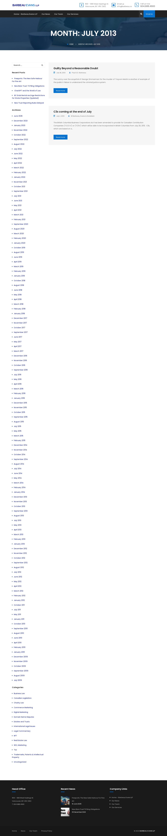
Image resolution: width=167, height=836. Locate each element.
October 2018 (19, 280)
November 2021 (20, 182)
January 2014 (19, 492)
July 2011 (17, 609)
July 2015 (17, 426)
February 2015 (19, 440)
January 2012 (19, 600)
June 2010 (18, 638)
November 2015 (20, 407)
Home (71, 44)
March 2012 (18, 591)
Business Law (19, 693)
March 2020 (19, 233)
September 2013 (21, 511)
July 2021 (17, 196)
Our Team (58, 14)
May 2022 (18, 158)
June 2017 (18, 337)
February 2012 (19, 595)
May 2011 (17, 614)
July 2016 (17, 374)
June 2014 (18, 473)
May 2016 (18, 379)
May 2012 (17, 581)
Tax (15, 750)
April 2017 (18, 346)
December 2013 (20, 497)
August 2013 (19, 515)
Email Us (149, 14)
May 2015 (17, 431)
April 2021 (17, 210)
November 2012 (20, 553)
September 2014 (21, 459)
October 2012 (19, 558)
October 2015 (19, 412)
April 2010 (18, 642)
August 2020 (19, 229)
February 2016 (19, 393)
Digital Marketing (21, 712)
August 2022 (19, 144)
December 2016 (20, 356)
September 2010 (21, 628)
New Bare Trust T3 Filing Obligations (29, 86)
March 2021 (18, 214)
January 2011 (19, 619)
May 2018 (18, 294)
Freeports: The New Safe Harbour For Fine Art (88, 799)
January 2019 (19, 276)
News (23, 831)
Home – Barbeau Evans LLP (25, 14)
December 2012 (20, 548)
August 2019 (19, 252)
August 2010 (19, 633)
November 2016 (20, 360)
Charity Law (19, 703)
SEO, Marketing (20, 745)
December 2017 (20, 318)
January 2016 (19, 398)
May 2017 (18, 341)
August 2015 (19, 421)
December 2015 (20, 403)
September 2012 (21, 562)
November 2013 (20, 501)
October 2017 (19, 327)
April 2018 (18, 299)
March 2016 (18, 389)
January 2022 (19, 177)
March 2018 (18, 304)
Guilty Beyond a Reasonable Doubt (76, 68)
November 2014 (20, 450)
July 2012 (17, 572)
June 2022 (18, 153)
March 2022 (19, 167)
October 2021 (19, 186)
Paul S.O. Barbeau (79, 73)
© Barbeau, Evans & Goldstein (83, 116)
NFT (15, 735)
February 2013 (19, 539)
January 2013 (19, 544)
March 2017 (18, 351)
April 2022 (18, 163)
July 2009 (18, 680)
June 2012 (18, 577)
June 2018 (18, 290)
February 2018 (19, 309)
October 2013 (19, 506)
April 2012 (17, 586)
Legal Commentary (22, 731)
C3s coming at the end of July (73, 111)
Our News (46, 14)
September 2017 (21, 332)
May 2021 (17, 205)
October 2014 (19, 454)
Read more (60, 91)
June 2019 (18, 257)
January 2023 (19, 125)
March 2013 (18, 534)
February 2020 (20, 238)
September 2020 (21, 224)
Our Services (72, 14)
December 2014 (20, 445)
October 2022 (20, 135)
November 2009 (21, 661)
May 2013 (17, 525)
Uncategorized (20, 762)
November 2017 (20, 323)
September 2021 (21, 191)
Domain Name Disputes (24, 717)
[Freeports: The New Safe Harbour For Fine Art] (65, 800)
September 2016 (21, 370)
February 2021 (19, 219)
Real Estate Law (20, 740)
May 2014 (18, 478)
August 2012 (19, 567)
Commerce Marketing (23, 707)
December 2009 (21, 656)
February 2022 (20, 172)
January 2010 (19, 652)
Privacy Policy (46, 831)
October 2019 (19, 247)
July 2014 (17, 468)
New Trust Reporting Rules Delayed (29, 103)
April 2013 (17, 529)
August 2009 (19, 675)
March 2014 (18, 483)
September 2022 (21, 139)
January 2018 (19, 313)
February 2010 (19, 647)
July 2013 (17, 520)
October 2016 (19, 365)
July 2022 (18, 149)
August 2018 (19, 285)
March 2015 (18, 436)
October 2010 (19, 624)
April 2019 (18, 261)
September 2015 (21, 417)
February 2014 (20, 487)
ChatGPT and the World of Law (27, 90)
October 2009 (20, 666)
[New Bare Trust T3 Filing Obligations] (65, 812)
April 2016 (18, 384)
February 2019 (19, 271)
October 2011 (19, 605)
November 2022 (20, 130)
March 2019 (18, 266)
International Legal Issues (24, 726)
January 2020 (19, 243)
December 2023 (21, 121)
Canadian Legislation (23, 698)
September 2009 (21, 671)
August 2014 (19, 464)
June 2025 (18, 116)
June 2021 (18, 200)
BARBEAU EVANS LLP (147, 831)
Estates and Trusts (22, 721)
